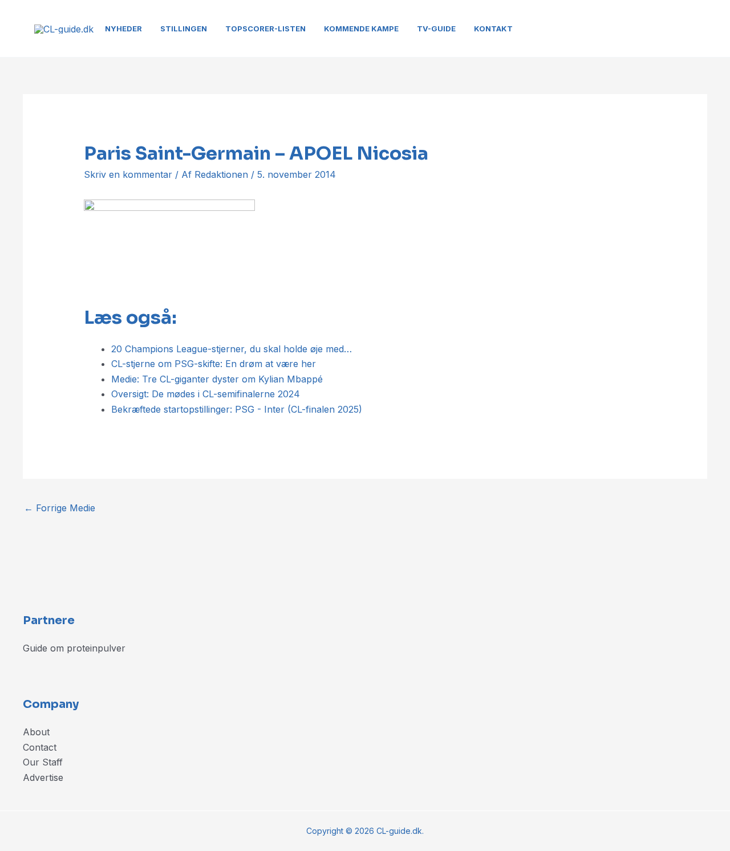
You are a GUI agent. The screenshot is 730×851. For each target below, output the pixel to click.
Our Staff (43, 762)
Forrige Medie (59, 508)
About (36, 732)
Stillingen (183, 28)
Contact (39, 747)
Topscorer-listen (265, 28)
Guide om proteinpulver (74, 648)
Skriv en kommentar (128, 174)
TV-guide (436, 28)
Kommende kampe (361, 28)
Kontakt (493, 28)
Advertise (43, 777)
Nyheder (123, 28)
